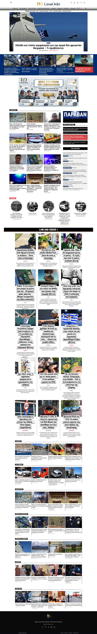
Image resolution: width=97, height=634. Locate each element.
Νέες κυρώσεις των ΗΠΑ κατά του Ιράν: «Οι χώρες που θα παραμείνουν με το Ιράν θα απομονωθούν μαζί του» (56, 579)
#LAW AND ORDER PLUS (66, 11)
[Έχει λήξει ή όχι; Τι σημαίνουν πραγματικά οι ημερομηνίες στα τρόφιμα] (25, 365)
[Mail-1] (54, 627)
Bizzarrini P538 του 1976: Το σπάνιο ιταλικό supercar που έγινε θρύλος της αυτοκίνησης (71, 422)
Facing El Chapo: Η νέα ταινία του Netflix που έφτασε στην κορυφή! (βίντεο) (83, 70)
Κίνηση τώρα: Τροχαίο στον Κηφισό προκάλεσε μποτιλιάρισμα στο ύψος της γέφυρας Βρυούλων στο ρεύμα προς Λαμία (74, 137)
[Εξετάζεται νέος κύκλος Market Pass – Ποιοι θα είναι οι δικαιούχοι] (48, 241)
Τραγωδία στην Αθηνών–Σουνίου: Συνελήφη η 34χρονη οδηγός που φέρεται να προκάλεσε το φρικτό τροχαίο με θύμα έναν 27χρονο (52, 147)
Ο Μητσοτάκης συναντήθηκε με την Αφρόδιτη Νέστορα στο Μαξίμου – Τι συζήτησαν (56, 605)
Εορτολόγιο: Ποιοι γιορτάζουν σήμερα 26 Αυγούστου (74, 133)
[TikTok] (81, 2)
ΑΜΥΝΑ (48, 43)
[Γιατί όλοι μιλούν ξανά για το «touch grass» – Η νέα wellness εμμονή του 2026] (48, 365)
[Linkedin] (78, 2)
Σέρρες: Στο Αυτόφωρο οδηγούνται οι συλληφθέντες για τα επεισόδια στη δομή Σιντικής (40, 506)
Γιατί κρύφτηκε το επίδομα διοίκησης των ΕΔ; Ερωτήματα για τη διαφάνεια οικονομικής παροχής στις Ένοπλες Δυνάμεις (12, 70)
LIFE (76, 65)
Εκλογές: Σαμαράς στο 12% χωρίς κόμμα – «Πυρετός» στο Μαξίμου (29, 69)
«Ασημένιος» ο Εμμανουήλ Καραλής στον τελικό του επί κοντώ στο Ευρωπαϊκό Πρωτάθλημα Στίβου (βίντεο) (71, 334)
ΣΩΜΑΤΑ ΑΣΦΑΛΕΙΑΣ (8, 65)
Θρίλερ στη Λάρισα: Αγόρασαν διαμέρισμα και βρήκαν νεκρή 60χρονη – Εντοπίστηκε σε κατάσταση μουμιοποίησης (34, 147)
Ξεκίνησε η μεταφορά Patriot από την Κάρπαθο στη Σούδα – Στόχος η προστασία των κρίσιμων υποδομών (39, 555)
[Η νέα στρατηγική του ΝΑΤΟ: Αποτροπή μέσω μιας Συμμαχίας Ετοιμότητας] (48, 206)
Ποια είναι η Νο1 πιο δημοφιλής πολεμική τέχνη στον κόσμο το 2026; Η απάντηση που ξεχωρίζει (71, 291)
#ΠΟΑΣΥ (50, 11)
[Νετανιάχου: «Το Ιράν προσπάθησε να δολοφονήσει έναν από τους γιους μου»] (40, 570)
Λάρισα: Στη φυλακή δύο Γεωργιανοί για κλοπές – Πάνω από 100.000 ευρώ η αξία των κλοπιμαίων (23, 481)
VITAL (25, 387)
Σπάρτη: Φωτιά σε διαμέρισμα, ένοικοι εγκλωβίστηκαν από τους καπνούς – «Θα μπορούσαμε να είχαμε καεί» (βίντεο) (73, 458)
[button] (86, 8)
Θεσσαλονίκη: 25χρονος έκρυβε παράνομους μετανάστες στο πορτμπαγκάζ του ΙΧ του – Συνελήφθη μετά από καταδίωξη (75, 183)
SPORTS (25, 350)
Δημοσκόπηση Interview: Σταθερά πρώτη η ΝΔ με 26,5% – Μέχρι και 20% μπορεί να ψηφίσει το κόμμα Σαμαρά (40, 605)
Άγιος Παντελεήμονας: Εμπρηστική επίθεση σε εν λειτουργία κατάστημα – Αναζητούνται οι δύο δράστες (51, 168)
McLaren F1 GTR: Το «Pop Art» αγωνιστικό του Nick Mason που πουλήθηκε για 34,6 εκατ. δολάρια (48, 422)
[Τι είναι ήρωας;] (32, 206)
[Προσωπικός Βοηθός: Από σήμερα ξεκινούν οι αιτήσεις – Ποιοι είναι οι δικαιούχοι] (65, 61)
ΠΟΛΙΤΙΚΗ (23, 65)
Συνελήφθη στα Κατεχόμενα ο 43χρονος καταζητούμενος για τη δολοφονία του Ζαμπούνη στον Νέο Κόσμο (23, 579)
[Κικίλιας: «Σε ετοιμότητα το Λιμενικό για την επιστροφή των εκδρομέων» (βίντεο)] (73, 597)
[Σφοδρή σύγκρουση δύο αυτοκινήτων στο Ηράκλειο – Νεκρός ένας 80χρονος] (57, 449)
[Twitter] (45, 627)
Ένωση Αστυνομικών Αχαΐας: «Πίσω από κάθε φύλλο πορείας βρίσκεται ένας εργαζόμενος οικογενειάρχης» (46, 70)
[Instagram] (74, 2)
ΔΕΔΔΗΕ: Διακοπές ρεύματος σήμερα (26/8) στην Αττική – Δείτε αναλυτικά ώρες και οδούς (75, 129)
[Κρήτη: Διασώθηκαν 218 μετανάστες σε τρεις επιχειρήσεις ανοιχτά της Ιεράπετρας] (23, 449)
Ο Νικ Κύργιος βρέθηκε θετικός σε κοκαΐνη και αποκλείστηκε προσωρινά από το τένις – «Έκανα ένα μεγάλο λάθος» (48, 334)
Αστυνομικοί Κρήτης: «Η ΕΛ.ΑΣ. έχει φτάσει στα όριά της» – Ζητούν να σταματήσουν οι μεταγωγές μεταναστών (73, 531)
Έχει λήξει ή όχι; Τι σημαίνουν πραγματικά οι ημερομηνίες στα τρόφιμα (25, 379)
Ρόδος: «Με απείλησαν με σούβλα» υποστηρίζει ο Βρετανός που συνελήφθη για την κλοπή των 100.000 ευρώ (17, 126)
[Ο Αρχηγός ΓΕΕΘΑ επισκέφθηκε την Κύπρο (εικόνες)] (57, 547)
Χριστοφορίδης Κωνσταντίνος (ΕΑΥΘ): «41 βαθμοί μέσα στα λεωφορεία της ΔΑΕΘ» (16, 215)
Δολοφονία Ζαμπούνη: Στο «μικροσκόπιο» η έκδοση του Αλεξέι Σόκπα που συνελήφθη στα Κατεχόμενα (16, 168)
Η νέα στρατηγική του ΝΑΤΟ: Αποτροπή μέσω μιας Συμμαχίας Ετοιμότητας (48, 215)
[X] (84, 2)
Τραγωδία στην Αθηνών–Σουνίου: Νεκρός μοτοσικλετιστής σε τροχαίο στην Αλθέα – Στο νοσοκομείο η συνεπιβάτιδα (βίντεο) (52, 188)
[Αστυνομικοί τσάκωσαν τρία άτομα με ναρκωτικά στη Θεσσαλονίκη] (73, 473)
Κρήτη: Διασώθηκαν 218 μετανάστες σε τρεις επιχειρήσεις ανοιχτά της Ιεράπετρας (23, 458)
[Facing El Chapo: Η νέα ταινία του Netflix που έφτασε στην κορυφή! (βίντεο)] (84, 61)
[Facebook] (71, 2)
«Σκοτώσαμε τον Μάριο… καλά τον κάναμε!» (80, 214)
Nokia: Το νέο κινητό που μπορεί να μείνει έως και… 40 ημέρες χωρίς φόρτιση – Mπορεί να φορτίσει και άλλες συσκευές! (35, 168)
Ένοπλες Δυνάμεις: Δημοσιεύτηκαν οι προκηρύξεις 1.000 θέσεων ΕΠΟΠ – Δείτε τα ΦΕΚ (34, 126)
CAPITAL (58, 65)
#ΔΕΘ (37, 11)
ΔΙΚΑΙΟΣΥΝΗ (65, 179)
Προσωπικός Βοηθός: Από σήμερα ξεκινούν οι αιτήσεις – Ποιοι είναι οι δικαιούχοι (65, 70)
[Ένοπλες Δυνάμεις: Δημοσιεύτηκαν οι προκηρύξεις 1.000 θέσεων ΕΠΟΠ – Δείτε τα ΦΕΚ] (35, 117)
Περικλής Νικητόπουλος (32, 214)
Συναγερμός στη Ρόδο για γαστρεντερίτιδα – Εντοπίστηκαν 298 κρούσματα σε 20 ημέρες (39, 458)
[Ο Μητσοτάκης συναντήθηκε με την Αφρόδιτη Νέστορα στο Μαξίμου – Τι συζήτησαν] (57, 597)
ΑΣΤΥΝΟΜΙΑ (65, 155)
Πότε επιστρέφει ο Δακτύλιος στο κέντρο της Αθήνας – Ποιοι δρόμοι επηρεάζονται (25, 422)
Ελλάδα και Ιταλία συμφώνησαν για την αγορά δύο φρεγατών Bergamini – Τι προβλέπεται (22, 555)
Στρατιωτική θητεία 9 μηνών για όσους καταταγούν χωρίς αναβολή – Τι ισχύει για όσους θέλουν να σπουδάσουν (73, 555)
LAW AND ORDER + (48, 229)
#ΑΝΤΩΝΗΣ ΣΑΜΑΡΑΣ (57, 11)
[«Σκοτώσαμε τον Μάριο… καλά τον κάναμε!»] (80, 206)
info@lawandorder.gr (50, 624)
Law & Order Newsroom (8, 73)
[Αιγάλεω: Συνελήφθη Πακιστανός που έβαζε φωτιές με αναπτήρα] (40, 473)
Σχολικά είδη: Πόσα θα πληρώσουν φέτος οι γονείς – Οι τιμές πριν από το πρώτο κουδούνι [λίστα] (71, 255)
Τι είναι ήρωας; (32, 213)
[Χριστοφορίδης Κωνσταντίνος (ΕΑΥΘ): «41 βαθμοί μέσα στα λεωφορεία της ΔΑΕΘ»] (16, 206)
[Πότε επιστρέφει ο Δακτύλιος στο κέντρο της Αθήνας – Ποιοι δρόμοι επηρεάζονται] (25, 408)
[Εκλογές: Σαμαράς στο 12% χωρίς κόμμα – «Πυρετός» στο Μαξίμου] (29, 61)
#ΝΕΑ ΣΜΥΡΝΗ (32, 11)
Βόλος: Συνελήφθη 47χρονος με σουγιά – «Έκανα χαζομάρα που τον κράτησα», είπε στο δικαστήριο (73, 506)
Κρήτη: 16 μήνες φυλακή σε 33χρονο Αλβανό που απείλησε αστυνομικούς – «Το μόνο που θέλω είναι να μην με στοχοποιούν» (34, 188)
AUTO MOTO (25, 430)
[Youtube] (51, 627)
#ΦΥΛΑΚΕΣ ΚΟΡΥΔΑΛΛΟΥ (44, 11)
